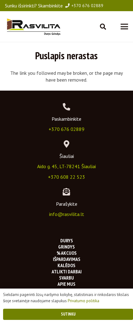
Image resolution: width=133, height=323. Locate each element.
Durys (66, 240)
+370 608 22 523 (66, 177)
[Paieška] (103, 26)
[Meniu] (124, 26)
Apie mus (66, 284)
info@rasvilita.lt (66, 214)
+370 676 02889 (66, 129)
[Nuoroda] (33, 27)
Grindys (66, 247)
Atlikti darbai (67, 271)
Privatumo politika (83, 300)
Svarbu (66, 278)
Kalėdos (66, 265)
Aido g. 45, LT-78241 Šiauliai (66, 166)
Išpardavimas (66, 259)
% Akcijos (67, 253)
